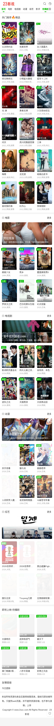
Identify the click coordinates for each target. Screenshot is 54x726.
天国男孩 (24, 402)
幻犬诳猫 (41, 304)
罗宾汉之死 (7, 304)
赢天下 (40, 639)
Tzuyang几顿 (26, 598)
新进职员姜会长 (9, 370)
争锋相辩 (41, 206)
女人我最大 (42, 47)
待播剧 (45, 9)
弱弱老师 (41, 468)
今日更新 (6, 688)
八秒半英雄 (25, 671)
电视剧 (17, 9)
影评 (38, 9)
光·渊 (4, 110)
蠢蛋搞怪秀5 (43, 272)
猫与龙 (23, 468)
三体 (39, 142)
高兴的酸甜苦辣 (27, 142)
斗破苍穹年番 (43, 500)
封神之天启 (42, 671)
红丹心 (23, 206)
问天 (4, 142)
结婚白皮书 (42, 174)
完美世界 (24, 47)
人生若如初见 (43, 110)
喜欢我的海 (7, 206)
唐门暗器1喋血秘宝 (9, 671)
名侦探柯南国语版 (27, 500)
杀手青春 (6, 468)
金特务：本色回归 (44, 370)
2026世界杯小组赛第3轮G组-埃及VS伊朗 (9, 566)
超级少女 (6, 272)
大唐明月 (6, 639)
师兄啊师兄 (7, 78)
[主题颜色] (49, 713)
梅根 (4, 174)
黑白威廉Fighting (44, 566)
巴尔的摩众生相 (27, 304)
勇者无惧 (24, 110)
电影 (10, 9)
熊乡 (22, 272)
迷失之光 (6, 402)
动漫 (25, 9)
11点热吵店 (7, 47)
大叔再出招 (42, 402)
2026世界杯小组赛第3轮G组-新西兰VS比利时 (27, 566)
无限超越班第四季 (44, 598)
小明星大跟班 (26, 78)
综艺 (31, 9)
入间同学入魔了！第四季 (9, 500)
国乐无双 (6, 598)
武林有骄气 (25, 639)
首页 (4, 9)
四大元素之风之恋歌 (27, 370)
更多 (49, 218)
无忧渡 (23, 174)
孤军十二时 (42, 78)
